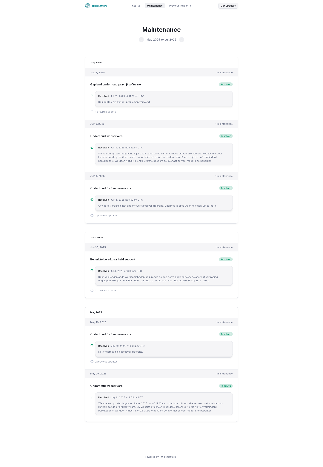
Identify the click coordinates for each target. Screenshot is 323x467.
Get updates (228, 5)
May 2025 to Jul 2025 (161, 39)
